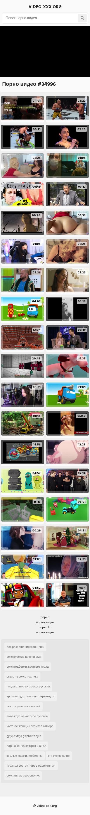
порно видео (45, 622)
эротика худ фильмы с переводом (31, 696)
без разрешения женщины (25, 646)
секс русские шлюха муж (24, 656)
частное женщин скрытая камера (30, 726)
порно (45, 617)
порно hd (45, 627)
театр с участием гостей (23, 706)
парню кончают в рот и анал (26, 745)
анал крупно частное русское (27, 716)
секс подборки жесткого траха (28, 666)
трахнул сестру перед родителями (31, 765)
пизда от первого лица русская (28, 686)
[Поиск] (82, 18)
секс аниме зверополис (23, 775)
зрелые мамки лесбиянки (25, 755)
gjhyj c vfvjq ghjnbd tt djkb (24, 735)
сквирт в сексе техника (22, 676)
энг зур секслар (59, 755)
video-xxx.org (45, 6)
